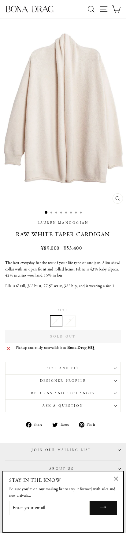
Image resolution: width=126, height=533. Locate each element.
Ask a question (63, 406)
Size (63, 310)
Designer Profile (63, 381)
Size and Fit (63, 368)
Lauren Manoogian (63, 223)
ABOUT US (61, 469)
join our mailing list (61, 450)
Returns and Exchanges (63, 393)
